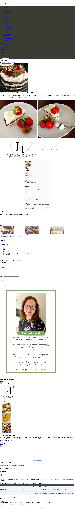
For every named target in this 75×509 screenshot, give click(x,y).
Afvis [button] (0, 473)
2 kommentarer (13, 62)
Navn (1, 277)
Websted (1, 280)
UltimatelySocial (43, 508)
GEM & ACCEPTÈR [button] (3, 507)
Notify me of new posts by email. (5, 283)
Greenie (41, 437)
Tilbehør (39, 438)
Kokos (67, 437)
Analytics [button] (1, 500)
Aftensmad (2, 437)
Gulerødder (50, 437)
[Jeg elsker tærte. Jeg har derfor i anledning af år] (44, 452)
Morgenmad (8, 438)
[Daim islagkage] (62, 230)
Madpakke (1, 438)
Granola (39, 437)
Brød (16, 437)
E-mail (1, 279)
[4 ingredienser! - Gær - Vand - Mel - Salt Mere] (31, 449)
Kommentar (2, 276)
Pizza (15, 438)
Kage (7, 236)
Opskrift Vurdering (2, 261)
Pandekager (13, 438)
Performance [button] (2, 498)
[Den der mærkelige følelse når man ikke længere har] (19, 449)
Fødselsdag (4, 236)
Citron (29, 437)
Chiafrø (21, 437)
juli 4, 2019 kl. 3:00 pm (6, 251)
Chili (22, 437)
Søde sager (9, 236)
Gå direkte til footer (4, 3)
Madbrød (72, 437)
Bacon (6, 437)
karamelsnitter (19, 97)
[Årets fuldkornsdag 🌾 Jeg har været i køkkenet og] (69, 452)
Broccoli (13, 437)
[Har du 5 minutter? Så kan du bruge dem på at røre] (6, 448)
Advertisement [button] (2, 503)
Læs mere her (3, 473)
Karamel (62, 437)
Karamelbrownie (27, 234)
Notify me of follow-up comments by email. (7, 282)
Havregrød (53, 437)
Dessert (16, 236)
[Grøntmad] (1, 4)
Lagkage (20, 236)
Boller (10, 437)
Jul (57, 437)
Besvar (3, 247)
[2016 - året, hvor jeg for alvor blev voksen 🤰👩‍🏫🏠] (56, 447)
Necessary (2, 481)
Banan (8, 437)
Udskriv (27, 167)
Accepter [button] (6, 473)
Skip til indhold (4, 1)
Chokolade (26, 437)
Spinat (32, 438)
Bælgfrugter (18, 437)
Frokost (37, 437)
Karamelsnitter (2, 234)
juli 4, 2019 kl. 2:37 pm (5, 244)
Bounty (14, 236)
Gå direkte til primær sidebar (5, 2)
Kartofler (64, 437)
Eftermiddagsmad (35, 437)
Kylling (69, 437)
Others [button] (1, 505)
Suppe (35, 438)
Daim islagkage (52, 234)
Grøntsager (45, 437)
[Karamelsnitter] (12, 230)
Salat (19, 438)
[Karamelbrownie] (37, 230)
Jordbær (55, 437)
